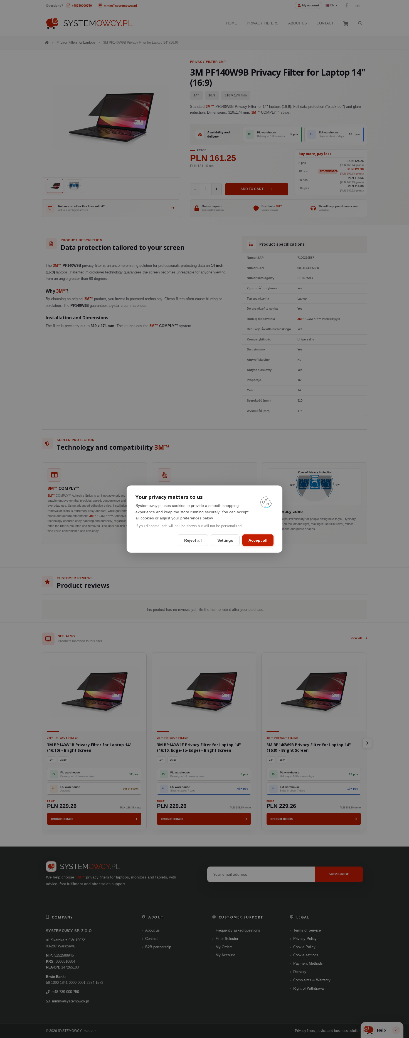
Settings (225, 540)
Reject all (193, 540)
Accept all (257, 540)
